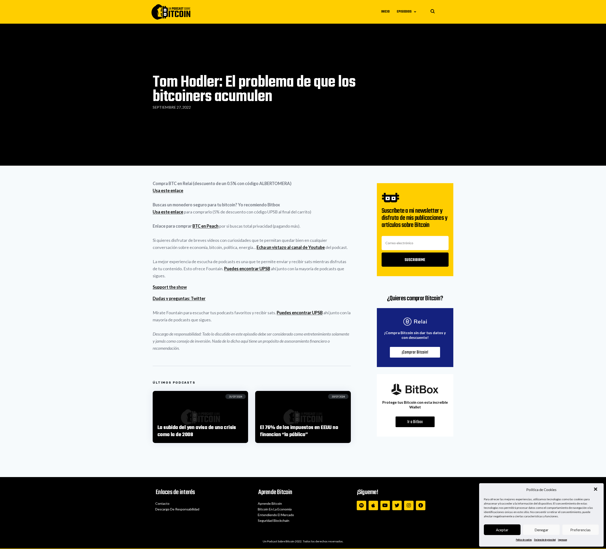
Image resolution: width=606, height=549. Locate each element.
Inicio (385, 11)
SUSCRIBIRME (415, 260)
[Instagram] (409, 505)
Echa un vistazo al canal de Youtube (291, 247)
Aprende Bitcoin (270, 503)
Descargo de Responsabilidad (177, 509)
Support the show (170, 287)
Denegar (541, 530)
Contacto (162, 503)
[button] (596, 489)
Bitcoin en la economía (275, 509)
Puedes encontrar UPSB (247, 268)
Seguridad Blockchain (273, 520)
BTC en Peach (205, 226)
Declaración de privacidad (545, 540)
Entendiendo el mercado (276, 515)
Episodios (404, 11)
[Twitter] (397, 505)
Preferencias (580, 530)
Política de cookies (524, 540)
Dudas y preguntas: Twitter (179, 298)
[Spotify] (361, 505)
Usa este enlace (168, 190)
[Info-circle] (420, 505)
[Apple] (373, 505)
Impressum (562, 540)
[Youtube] (385, 505)
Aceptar (502, 530)
